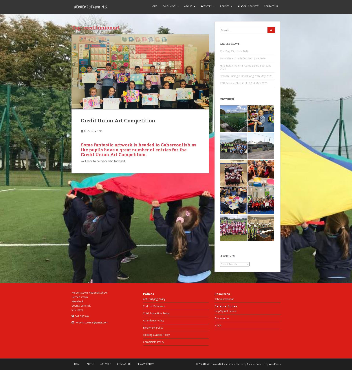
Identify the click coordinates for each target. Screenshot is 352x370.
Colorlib (251, 364)
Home (154, 6)
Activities (206, 6)
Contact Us (271, 6)
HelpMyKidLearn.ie (225, 311)
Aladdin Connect (248, 6)
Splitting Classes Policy (156, 334)
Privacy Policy (145, 364)
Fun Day (225, 51)
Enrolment (169, 6)
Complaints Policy (153, 342)
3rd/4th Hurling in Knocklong (237, 76)
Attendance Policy (153, 320)
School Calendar (224, 299)
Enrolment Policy (153, 327)
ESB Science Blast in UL (234, 83)
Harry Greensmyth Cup (233, 58)
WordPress (274, 364)
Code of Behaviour (154, 306)
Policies (224, 6)
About (188, 6)
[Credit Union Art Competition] (140, 71)
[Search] (271, 30)
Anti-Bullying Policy (154, 299)
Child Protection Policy (156, 313)
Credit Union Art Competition (118, 120)
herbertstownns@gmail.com (91, 322)
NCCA (217, 325)
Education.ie (221, 318)
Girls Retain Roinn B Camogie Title (240, 65)
